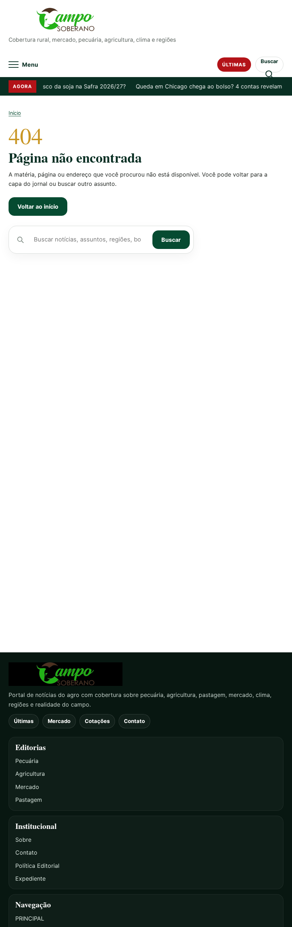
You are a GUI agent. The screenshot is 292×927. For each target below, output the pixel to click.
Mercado (59, 721)
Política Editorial (37, 865)
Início (15, 113)
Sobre (23, 839)
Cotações (97, 721)
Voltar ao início (37, 206)
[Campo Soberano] (146, 674)
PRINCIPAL (29, 918)
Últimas (234, 64)
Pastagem (28, 799)
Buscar (171, 239)
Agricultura (30, 773)
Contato (134, 721)
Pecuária (26, 760)
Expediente (30, 878)
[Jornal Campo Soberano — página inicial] (146, 20)
